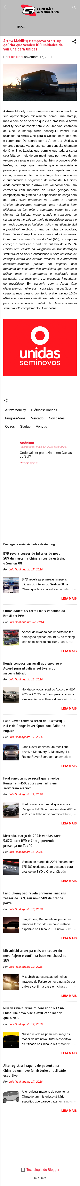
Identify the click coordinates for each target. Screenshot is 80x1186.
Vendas (41, 426)
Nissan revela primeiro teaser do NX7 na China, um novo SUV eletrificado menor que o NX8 (33, 1013)
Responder (29, 463)
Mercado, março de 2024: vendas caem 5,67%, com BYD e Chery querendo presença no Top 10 (32, 841)
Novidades (57, 418)
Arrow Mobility (15, 410)
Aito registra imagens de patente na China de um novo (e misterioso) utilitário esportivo (34, 1071)
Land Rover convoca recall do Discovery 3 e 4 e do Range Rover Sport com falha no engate (34, 726)
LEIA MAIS (69, 598)
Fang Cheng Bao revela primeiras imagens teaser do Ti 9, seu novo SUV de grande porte (34, 898)
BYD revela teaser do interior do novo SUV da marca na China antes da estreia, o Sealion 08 (34, 558)
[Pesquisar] (74, 8)
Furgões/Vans (15, 418)
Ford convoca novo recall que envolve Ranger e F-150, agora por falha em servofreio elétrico (31, 783)
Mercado (37, 418)
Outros (10, 426)
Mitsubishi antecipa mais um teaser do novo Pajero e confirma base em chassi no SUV (34, 956)
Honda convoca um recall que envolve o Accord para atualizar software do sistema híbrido (32, 668)
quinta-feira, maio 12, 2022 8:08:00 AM (44, 446)
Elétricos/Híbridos (44, 410)
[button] (74, 42)
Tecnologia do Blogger (42, 1169)
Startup (25, 426)
